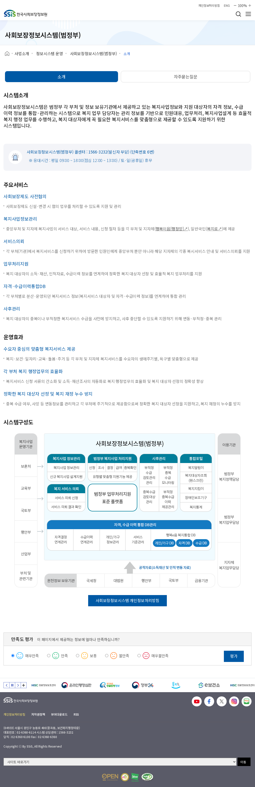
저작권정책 (38, 714)
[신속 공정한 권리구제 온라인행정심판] (76, 685)
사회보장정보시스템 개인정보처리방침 (127, 600)
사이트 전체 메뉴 (248, 14)
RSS (76, 714)
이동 (243, 762)
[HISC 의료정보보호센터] (43, 685)
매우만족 (32, 655)
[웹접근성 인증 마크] (147, 777)
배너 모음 (24, 685)
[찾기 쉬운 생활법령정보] (109, 685)
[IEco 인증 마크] (135, 777)
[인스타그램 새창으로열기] (234, 701)
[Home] (9, 53)
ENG (227, 5)
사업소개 (21, 53)
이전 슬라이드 (6, 685)
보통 (93, 655)
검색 (238, 14)
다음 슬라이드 (18, 685)
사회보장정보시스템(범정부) (93, 53)
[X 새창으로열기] (222, 701)
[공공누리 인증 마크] (110, 777)
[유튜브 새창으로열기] (197, 701)
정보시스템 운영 (49, 53)
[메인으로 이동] (25, 13)
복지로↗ (214, 229)
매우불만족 (160, 655)
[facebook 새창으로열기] (209, 701)
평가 (234, 656)
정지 (12, 685)
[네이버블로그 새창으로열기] (247, 701)
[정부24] (142, 685)
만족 (64, 655)
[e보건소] (209, 685)
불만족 (124, 655)
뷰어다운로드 (59, 714)
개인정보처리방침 (209, 5)
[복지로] (175, 685)
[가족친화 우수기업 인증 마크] (125, 777)
